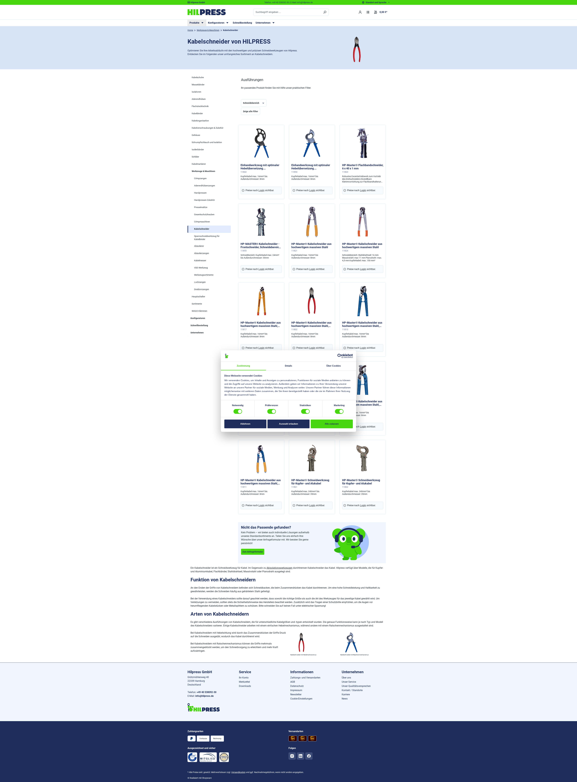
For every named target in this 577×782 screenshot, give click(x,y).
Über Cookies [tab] (333, 366)
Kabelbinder (197, 113)
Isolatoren (196, 92)
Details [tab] (288, 366)
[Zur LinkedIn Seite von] (300, 756)
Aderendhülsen (199, 99)
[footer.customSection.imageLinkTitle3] (224, 757)
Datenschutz (297, 686)
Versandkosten (238, 772)
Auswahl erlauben (288, 424)
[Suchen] (324, 12)
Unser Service (349, 681)
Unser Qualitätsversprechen (356, 686)
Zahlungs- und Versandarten (305, 677)
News (345, 698)
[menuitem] (197, 23)
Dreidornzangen (201, 289)
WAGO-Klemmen (199, 311)
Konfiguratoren (198, 318)
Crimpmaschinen (202, 221)
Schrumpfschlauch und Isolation (207, 142)
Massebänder (198, 84)
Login (261, 190)
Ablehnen (245, 424)
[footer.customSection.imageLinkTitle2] (208, 757)
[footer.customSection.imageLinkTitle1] (192, 757)
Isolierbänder (198, 149)
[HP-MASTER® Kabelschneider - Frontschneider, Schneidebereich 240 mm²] (261, 221)
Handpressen (200, 193)
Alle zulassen (332, 424)
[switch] (271, 411)
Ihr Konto (244, 677)
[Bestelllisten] (368, 12)
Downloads (245, 686)
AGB (292, 681)
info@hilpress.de (305, 2)
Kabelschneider (201, 229)
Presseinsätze (200, 207)
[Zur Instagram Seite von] (292, 756)
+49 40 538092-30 (280, 2)
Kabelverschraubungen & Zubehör (207, 128)
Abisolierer (199, 246)
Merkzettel (244, 681)
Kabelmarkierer (199, 164)
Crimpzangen (200, 178)
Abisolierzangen (201, 253)
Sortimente (197, 304)
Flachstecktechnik (200, 106)
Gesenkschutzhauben (204, 214)
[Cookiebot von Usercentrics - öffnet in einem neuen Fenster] (340, 356)
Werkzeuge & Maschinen (203, 171)
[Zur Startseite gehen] (207, 12)
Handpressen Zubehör (204, 200)
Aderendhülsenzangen (204, 185)
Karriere (346, 694)
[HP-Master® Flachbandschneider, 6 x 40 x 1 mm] (362, 143)
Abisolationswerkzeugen (279, 567)
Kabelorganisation (200, 120)
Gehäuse (196, 135)
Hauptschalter (198, 296)
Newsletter (295, 694)
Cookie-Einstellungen (301, 698)
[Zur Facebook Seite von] (309, 756)
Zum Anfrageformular (252, 552)
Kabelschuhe (198, 77)
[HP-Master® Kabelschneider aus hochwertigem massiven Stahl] (312, 221)
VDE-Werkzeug (201, 267)
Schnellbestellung (242, 22)
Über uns (346, 677)
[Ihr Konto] (360, 12)
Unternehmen (197, 332)
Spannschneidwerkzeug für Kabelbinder (207, 237)
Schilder (195, 157)
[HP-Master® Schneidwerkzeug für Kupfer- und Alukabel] (312, 458)
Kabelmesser (200, 260)
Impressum (296, 690)
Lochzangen (200, 282)
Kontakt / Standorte (352, 690)
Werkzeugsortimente (203, 275)
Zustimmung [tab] (243, 366)
